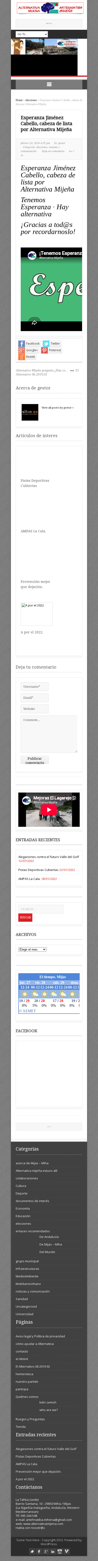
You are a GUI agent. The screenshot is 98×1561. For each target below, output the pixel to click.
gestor (61, 143)
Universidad (24, 1314)
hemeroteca (24, 1374)
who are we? (48, 1410)
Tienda (21, 1427)
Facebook (32, 343)
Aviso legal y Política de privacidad (40, 1336)
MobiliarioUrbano (28, 1284)
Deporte (22, 1193)
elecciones (31, 100)
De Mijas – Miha (50, 1244)
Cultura (21, 1186)
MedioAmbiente (27, 1276)
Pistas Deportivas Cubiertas (38, 870)
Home (19, 100)
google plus (46, 1551)
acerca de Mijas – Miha (32, 1163)
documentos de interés (32, 1201)
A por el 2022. (32, 632)
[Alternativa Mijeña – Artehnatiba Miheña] (49, 14)
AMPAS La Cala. (33, 531)
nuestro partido (27, 1381)
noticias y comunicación (33, 1291)
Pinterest (55, 350)
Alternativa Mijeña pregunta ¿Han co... (42, 370)
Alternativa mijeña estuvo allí (36, 1171)
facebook (39, 1551)
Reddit (30, 357)
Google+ (32, 350)
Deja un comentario (53, 151)
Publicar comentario (34, 760)
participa (22, 1389)
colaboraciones (27, 1178)
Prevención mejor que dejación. (38, 1471)
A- (22, 155)
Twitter (55, 343)
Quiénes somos (27, 1397)
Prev (72, 70)
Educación (23, 1216)
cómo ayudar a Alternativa (35, 1344)
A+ (71, 151)
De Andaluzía (49, 1237)
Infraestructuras (27, 1269)
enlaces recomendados (33, 1231)
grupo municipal (27, 1261)
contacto (22, 1351)
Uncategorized (26, 1306)
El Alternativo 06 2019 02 (33, 1366)
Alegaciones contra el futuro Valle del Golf (48, 857)
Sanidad (22, 1299)
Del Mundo (47, 1252)
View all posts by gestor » (58, 407)
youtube (60, 1551)
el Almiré (22, 1359)
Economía (23, 1208)
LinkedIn (53, 1551)
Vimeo (67, 1551)
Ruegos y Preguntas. (30, 1419)
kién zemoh (47, 1402)
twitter (32, 1551)
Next (82, 70)
